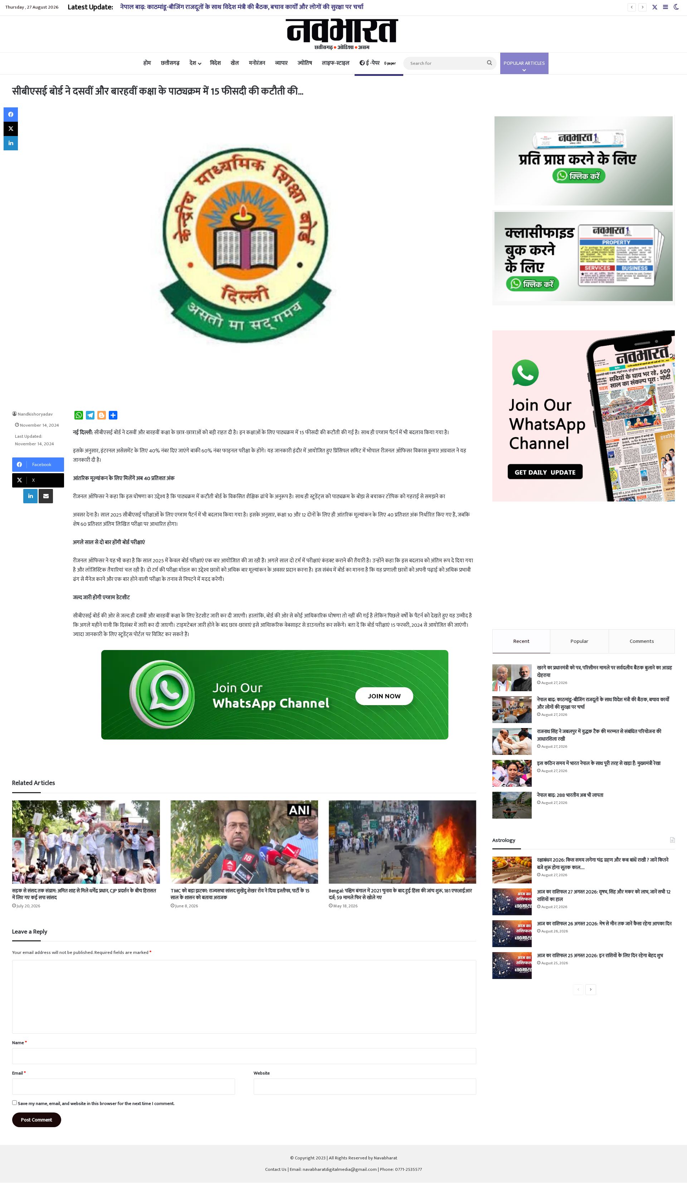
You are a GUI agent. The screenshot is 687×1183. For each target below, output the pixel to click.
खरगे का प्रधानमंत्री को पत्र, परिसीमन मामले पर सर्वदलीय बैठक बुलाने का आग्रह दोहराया (604, 671)
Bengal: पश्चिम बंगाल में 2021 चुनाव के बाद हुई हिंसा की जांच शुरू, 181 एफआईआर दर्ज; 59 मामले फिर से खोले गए (400, 894)
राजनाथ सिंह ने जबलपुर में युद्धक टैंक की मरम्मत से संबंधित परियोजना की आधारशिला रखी (599, 735)
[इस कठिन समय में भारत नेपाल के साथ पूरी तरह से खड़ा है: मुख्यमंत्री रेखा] (512, 773)
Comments (642, 641)
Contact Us (276, 1169)
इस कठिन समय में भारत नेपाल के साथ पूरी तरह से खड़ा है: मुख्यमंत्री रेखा (599, 763)
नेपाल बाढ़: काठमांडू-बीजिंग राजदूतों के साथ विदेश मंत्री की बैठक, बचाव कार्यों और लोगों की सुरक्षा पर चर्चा (603, 703)
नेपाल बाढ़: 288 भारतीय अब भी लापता (570, 795)
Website (262, 1073)
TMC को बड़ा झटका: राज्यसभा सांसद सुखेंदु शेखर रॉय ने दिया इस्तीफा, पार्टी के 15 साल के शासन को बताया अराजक (240, 894)
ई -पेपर (380, 63)
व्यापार (281, 63)
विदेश (215, 63)
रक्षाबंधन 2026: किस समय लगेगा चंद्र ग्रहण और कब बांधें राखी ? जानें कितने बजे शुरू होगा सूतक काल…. (602, 864)
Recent (521, 641)
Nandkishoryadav (35, 414)
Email (19, 1073)
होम (147, 63)
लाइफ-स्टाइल (336, 63)
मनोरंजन (257, 63)
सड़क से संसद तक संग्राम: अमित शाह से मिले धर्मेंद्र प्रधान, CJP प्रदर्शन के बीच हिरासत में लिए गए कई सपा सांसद (84, 894)
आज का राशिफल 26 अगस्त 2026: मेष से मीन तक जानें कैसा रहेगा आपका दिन (604, 924)
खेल (235, 63)
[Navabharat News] (343, 34)
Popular (579, 641)
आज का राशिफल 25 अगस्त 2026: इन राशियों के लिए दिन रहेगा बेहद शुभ (600, 955)
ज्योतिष (305, 63)
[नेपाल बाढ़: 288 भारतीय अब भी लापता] (512, 805)
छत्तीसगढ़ (170, 63)
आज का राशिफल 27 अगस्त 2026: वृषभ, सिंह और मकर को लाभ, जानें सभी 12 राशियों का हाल (604, 895)
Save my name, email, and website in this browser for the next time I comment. (96, 1103)
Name (19, 1043)
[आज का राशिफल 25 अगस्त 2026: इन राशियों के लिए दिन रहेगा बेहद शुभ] (512, 965)
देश (193, 63)
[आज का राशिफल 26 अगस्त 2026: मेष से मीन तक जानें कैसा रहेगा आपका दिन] (512, 933)
